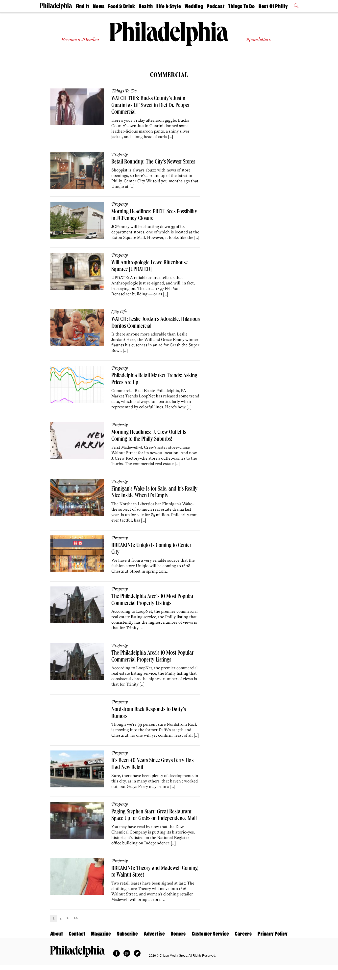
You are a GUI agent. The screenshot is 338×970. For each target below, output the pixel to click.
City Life (118, 312)
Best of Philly (273, 6)
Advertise (154, 934)
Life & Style (168, 6)
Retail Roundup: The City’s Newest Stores (153, 162)
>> (76, 918)
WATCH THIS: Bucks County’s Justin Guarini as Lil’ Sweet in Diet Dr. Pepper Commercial (150, 105)
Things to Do (241, 6)
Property (119, 154)
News (98, 6)
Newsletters (258, 40)
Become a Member (80, 40)
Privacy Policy (273, 934)
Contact (77, 934)
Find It (82, 6)
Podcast (216, 6)
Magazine (101, 934)
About (56, 934)
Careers (243, 934)
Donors (178, 934)
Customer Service (210, 934)
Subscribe (127, 934)
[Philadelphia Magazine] (77, 951)
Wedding (194, 6)
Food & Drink (121, 6)
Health (146, 6)
